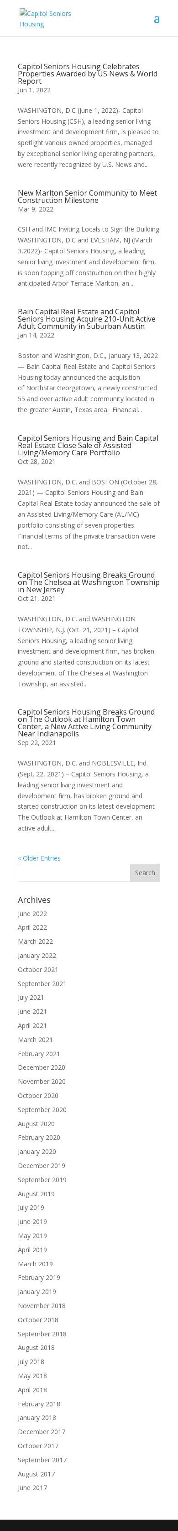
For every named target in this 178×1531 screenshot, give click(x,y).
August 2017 (36, 1474)
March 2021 (35, 1039)
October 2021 (38, 969)
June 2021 (32, 1011)
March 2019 (35, 1263)
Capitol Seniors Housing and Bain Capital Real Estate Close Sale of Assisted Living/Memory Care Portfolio (88, 445)
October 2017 (38, 1445)
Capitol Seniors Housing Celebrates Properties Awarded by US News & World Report (87, 73)
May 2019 (32, 1235)
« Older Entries (39, 858)
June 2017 (32, 1487)
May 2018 (32, 1375)
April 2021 (32, 1025)
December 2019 (41, 1165)
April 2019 (32, 1249)
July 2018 (31, 1361)
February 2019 (39, 1277)
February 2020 (39, 1137)
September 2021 (42, 983)
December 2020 (41, 1067)
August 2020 (36, 1123)
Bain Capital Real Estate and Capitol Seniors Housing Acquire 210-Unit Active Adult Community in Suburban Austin (87, 319)
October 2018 (38, 1319)
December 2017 (41, 1431)
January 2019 (37, 1291)
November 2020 (42, 1081)
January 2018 (37, 1417)
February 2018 (39, 1404)
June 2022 (32, 913)
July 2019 (31, 1207)
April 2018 (32, 1389)
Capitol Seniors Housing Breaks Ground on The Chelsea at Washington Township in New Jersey (89, 582)
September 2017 (42, 1459)
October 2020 (38, 1095)
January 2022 (37, 955)
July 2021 (31, 997)
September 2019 (42, 1179)
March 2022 (35, 941)
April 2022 (32, 927)
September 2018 (42, 1334)
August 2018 (36, 1347)
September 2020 (42, 1109)
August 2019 (36, 1193)
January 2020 (37, 1151)
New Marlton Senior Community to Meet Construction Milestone (87, 196)
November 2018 (42, 1305)
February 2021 (39, 1053)
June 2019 (32, 1221)
